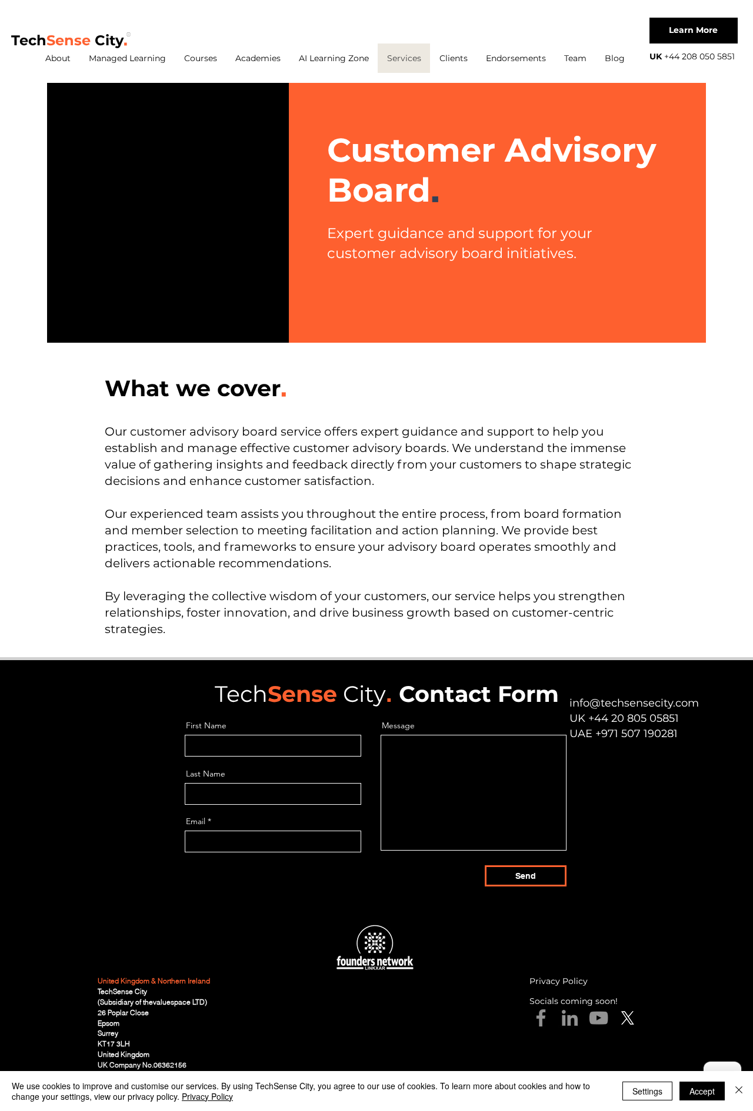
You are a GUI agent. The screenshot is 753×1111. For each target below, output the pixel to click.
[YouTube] (598, 1017)
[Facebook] (540, 1017)
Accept (702, 1091)
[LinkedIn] (569, 1017)
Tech (28, 40)
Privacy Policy (207, 1096)
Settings (647, 1091)
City (107, 40)
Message (398, 725)
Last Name (205, 773)
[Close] (739, 1091)
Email (195, 821)
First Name (206, 725)
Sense (68, 40)
